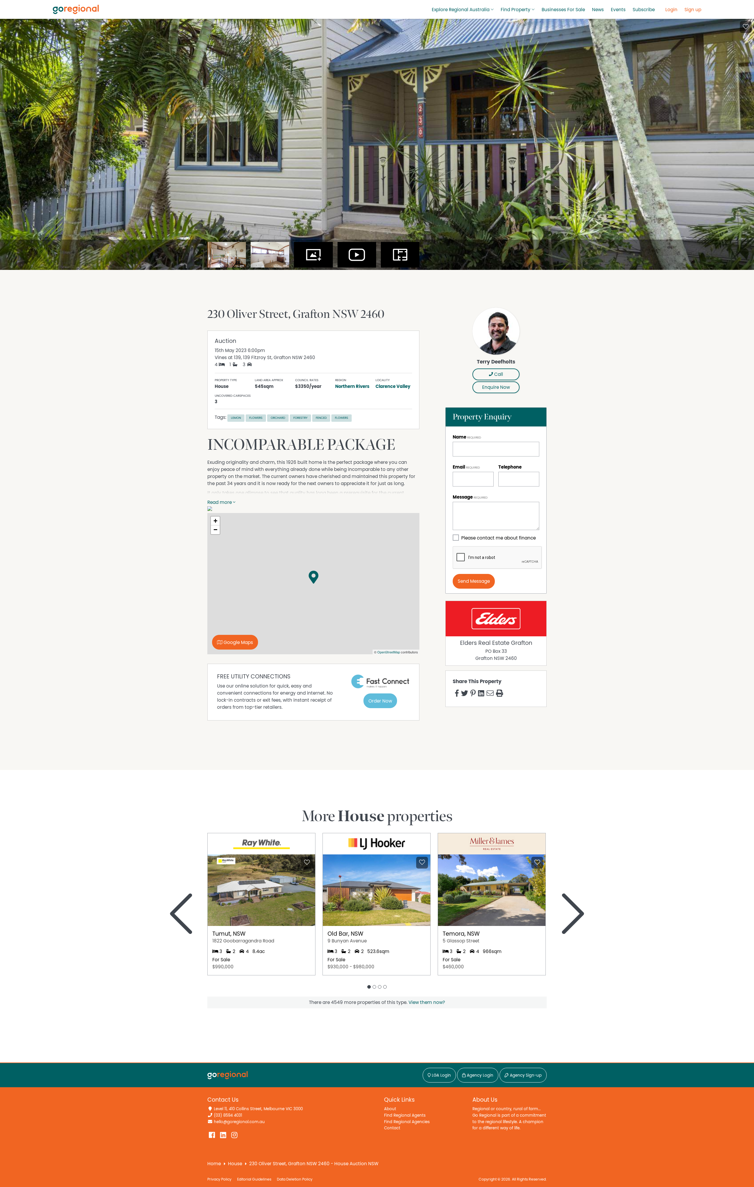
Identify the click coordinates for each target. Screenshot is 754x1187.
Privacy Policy (219, 1179)
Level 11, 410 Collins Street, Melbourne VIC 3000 (258, 1109)
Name (459, 437)
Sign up (692, 9)
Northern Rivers (352, 386)
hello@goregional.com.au (239, 1122)
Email (459, 467)
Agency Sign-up (525, 1075)
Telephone (510, 467)
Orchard (278, 417)
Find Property (515, 9)
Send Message (474, 581)
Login (671, 9)
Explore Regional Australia (461, 9)
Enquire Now (496, 387)
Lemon (236, 417)
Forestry (300, 417)
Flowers (255, 417)
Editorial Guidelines (254, 1179)
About (390, 1109)
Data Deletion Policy (294, 1179)
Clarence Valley (393, 386)
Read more (220, 502)
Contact (392, 1128)
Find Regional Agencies (407, 1122)
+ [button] (215, 520)
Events (618, 9)
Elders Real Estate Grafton (496, 643)
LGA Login (441, 1075)
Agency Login (479, 1075)
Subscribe (644, 9)
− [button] (215, 529)
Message (463, 497)
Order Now (380, 701)
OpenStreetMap (388, 652)
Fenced (321, 417)
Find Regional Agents (405, 1115)
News (598, 9)
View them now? (427, 1002)
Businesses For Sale (563, 9)
